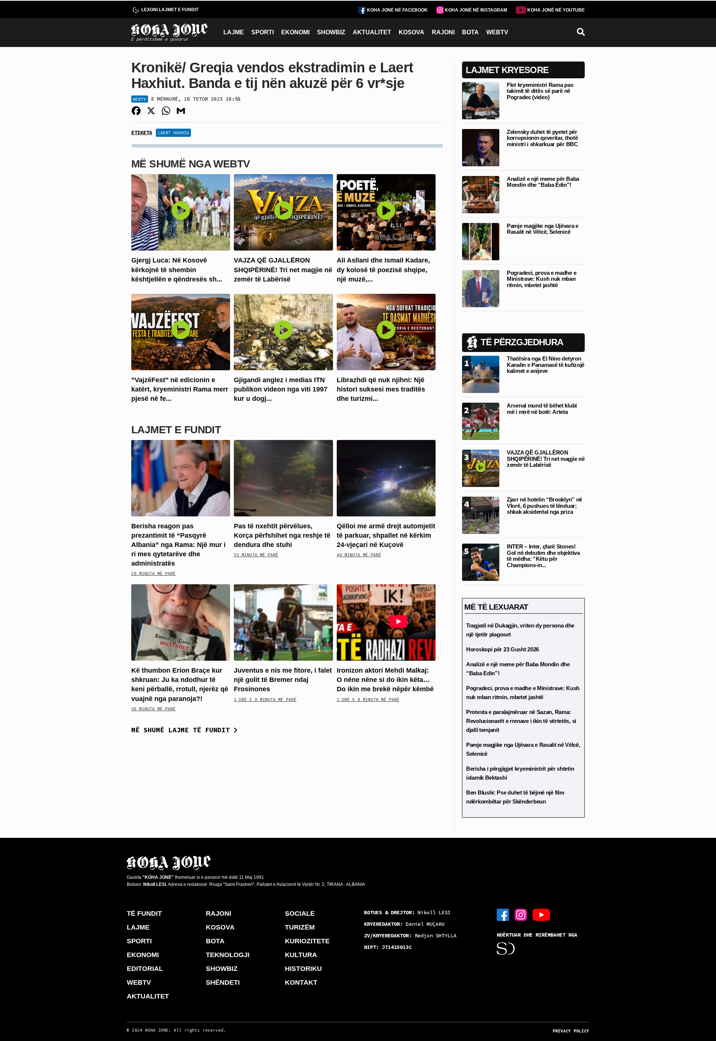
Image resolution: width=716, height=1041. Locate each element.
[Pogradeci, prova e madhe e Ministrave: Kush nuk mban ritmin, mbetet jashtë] (480, 288)
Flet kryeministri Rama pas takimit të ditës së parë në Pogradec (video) (540, 91)
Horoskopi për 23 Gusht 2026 (502, 649)
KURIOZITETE (307, 941)
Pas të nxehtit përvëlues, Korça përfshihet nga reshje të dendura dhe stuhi (282, 535)
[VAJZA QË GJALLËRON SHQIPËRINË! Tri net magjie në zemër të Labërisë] (283, 212)
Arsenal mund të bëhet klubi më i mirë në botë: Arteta (542, 408)
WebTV (139, 99)
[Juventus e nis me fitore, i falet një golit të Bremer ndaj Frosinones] (283, 622)
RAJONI (443, 32)
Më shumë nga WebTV (190, 164)
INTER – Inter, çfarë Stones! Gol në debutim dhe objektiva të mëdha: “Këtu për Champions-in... (543, 555)
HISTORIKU (303, 968)
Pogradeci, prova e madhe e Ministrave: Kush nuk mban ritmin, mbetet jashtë (541, 279)
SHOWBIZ (331, 32)
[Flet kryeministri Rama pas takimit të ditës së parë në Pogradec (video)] (480, 100)
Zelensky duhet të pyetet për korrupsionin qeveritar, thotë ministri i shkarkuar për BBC (542, 138)
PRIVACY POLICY (571, 1031)
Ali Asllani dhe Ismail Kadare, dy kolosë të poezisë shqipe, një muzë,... (383, 270)
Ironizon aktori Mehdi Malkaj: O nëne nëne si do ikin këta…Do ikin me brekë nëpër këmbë (385, 680)
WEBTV (497, 32)
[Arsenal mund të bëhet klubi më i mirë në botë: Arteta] (480, 421)
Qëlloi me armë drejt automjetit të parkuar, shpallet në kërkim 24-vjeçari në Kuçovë (386, 535)
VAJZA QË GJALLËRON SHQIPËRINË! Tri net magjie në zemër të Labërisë (283, 270)
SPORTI (262, 32)
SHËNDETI (223, 982)
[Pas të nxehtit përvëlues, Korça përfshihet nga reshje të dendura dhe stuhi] (283, 477)
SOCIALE (300, 913)
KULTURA (301, 955)
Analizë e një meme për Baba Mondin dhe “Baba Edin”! (543, 182)
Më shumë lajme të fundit (182, 730)
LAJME (233, 32)
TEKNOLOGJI (227, 955)
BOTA (470, 32)
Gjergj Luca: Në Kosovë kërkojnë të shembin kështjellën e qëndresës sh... (176, 270)
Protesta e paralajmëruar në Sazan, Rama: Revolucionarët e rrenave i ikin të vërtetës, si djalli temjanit (521, 721)
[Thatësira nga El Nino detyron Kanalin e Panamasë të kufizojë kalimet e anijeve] (480, 374)
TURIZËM (300, 927)
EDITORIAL (145, 968)
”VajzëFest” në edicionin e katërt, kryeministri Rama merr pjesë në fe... (179, 389)
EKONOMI (295, 32)
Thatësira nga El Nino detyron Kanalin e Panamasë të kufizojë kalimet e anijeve (545, 364)
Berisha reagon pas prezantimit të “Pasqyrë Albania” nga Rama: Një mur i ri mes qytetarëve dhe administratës (178, 544)
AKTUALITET (372, 32)
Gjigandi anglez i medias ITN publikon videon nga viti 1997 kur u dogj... (280, 389)
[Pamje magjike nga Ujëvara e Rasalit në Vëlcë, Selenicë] (480, 241)
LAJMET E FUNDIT (176, 429)
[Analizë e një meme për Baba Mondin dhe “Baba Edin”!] (480, 194)
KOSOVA (411, 32)
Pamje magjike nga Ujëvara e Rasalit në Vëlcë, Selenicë (542, 229)
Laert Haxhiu (173, 132)
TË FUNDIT (144, 913)
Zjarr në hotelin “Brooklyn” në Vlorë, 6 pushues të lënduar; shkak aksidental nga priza (544, 505)
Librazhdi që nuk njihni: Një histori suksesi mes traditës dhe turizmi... (381, 389)
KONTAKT (301, 982)
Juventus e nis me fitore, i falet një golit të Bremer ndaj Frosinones (283, 680)
